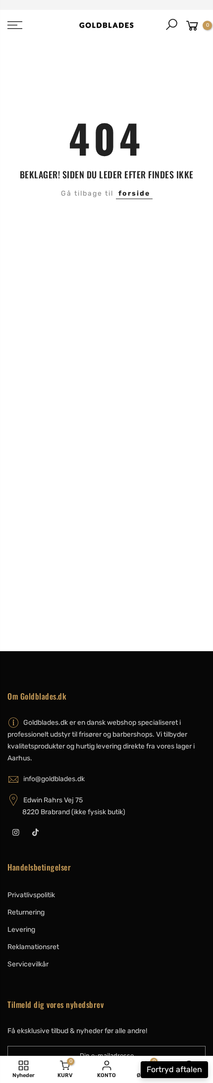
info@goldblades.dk (54, 779)
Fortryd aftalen (174, 1069)
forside (134, 193)
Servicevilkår (28, 964)
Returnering (26, 912)
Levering (21, 929)
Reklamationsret (33, 947)
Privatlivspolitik (31, 895)
